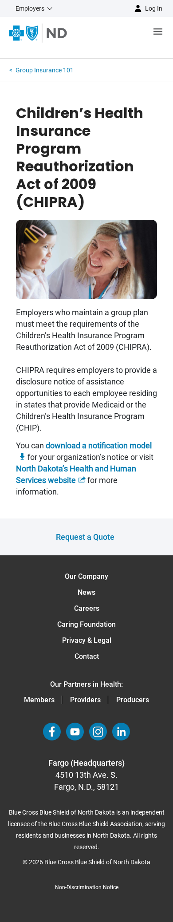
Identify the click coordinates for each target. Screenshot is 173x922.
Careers (86, 608)
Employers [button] (30, 8)
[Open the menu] (120, 33)
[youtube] (75, 731)
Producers (132, 700)
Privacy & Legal (86, 640)
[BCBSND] (38, 33)
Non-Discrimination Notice (86, 887)
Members (39, 700)
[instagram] (98, 731)
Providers (85, 700)
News (86, 592)
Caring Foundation (86, 624)
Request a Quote (85, 537)
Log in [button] (153, 8)
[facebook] (52, 731)
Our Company (86, 576)
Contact (87, 656)
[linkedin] (121, 731)
